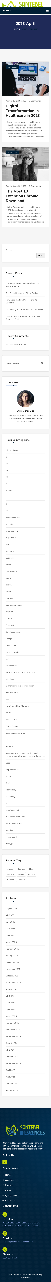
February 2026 (12, 949)
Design (9, 638)
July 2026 (10, 915)
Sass (8, 763)
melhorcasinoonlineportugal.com (20, 686)
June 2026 (10, 922)
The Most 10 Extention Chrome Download (22, 196)
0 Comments (35, 101)
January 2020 (12, 1090)
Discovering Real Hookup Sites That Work (24, 309)
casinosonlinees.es (14, 605)
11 (7, 463)
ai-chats (9, 524)
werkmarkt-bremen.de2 (16, 816)
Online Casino (12, 726)
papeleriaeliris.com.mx (15, 733)
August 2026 (11, 908)
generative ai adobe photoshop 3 (20, 672)
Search (9, 250)
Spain (8, 776)
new (8, 699)
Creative (10, 874)
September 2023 (13, 1063)
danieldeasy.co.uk (13, 632)
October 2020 (12, 1083)
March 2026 (11, 942)
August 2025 (11, 989)
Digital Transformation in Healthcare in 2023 (23, 111)
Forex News (11, 665)
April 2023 (10, 1070)
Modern (31, 874)
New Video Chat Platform (17, 706)
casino (8, 564)
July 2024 (10, 1050)
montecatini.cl (12, 692)
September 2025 (13, 982)
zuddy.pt (9, 843)
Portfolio (21, 880)
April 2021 (10, 1077)
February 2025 (12, 1023)
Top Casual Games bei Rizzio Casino (22, 293)
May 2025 (10, 1002)
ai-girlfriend (11, 537)
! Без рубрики (12, 450)
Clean (31, 869)
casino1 (9, 578)
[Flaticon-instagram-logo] (4, 1162)
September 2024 (13, 1036)
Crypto (9, 618)
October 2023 (12, 1056)
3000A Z (10, 490)
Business (10, 558)
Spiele (8, 783)
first (7, 659)
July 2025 (10, 996)
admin (9, 101)
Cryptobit (10, 625)
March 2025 (11, 1016)
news (8, 712)
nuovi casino (11, 719)
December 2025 (13, 962)
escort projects (12, 652)
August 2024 (11, 1043)
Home (15, 29)
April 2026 (10, 935)
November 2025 (13, 969)
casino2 (9, 585)
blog (7, 544)
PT (7, 739)
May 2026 (10, 928)
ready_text (10, 746)
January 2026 (12, 955)
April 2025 (10, 1009)
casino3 (9, 591)
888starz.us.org (13, 517)
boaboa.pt (10, 551)
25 (7, 483)
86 (7, 510)
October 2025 (12, 976)
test (7, 803)
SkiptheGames (12, 769)
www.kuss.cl (11, 837)
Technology (12, 67)
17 (7, 477)
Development (12, 645)
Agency (10, 869)
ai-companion (12, 531)
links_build (10, 679)
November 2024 (13, 1029)
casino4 (9, 598)
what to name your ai (15, 823)
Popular (10, 880)
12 (7, 470)
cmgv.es (9, 611)
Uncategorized (12, 810)
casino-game (11, 571)
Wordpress (10, 830)
